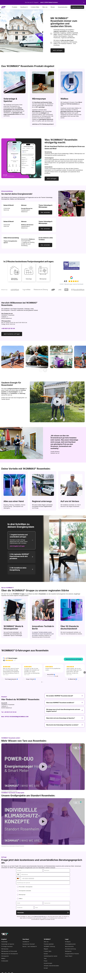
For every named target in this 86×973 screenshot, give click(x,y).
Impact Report (68, 957)
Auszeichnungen (48, 964)
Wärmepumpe (4, 950)
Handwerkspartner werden (50, 957)
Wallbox (3, 960)
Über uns (44, 7)
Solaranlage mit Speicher (7, 945)
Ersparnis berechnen (77, 7)
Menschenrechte (69, 948)
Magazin (46, 950)
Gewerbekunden (62, 7)
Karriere (46, 955)
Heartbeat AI (24, 7)
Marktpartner (68, 952)
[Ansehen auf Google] (2, 680)
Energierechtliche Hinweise (72, 955)
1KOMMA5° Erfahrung (49, 948)
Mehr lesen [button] (5, 674)
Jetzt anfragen (57, 50)
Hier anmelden (45, 212)
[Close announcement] (84, 2)
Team (45, 960)
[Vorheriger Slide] (40, 370)
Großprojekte (4, 962)
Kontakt (46, 969)
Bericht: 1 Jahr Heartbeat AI (30, 948)
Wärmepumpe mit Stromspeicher (9, 955)
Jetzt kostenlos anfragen (12, 334)
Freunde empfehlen (49, 945)
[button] (1, 673)
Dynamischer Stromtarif (29, 945)
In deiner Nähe (35, 7)
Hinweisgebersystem (70, 945)
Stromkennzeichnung (70, 950)
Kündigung (67, 943)
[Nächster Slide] (45, 370)
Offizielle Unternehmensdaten (51, 967)
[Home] (3, 7)
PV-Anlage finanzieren (7, 948)
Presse (45, 962)
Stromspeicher (5, 957)
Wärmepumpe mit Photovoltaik (9, 952)
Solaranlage (4, 943)
